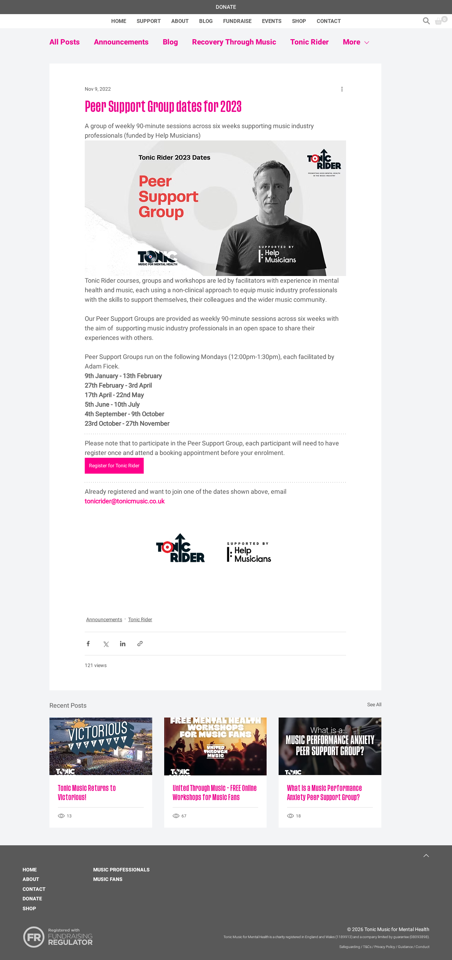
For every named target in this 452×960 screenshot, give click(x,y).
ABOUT (31, 879)
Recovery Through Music (234, 42)
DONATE (32, 898)
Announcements (121, 42)
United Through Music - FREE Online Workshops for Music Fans (215, 793)
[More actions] (342, 89)
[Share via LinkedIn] (122, 643)
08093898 (419, 937)
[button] (426, 20)
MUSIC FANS (108, 879)
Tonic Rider (309, 42)
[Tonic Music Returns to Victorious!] (100, 746)
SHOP (29, 908)
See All (374, 704)
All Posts (64, 42)
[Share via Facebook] (88, 643)
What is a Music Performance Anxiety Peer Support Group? (324, 793)
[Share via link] (140, 643)
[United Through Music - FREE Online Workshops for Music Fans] (215, 746)
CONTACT (34, 889)
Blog (170, 42)
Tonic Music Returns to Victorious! (87, 793)
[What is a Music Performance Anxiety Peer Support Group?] (330, 746)
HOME (30, 870)
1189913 (344, 937)
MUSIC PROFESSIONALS (121, 870)
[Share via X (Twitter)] (105, 643)
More (351, 42)
